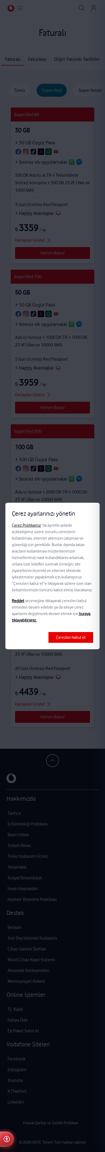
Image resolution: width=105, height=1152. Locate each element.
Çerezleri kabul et (71, 637)
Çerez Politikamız (26, 525)
